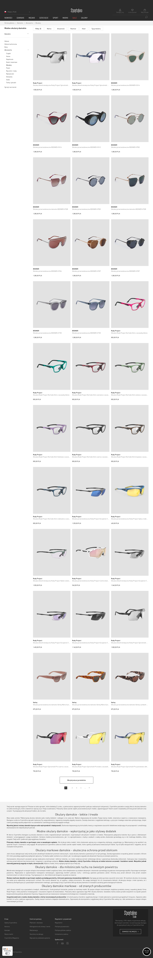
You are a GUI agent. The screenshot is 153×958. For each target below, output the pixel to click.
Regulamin (58, 923)
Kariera (7, 926)
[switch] (7, 953)
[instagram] (67, 943)
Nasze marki (8, 934)
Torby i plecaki (11, 82)
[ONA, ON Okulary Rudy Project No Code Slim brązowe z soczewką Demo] (130, 428)
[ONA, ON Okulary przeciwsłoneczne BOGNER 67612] (91, 118)
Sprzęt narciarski (10, 87)
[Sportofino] (76, 11)
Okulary (9, 65)
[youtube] (62, 943)
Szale (8, 80)
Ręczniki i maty (11, 71)
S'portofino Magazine (11, 938)
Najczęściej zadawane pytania (40, 938)
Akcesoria (8, 50)
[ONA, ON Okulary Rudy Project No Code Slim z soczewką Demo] (130, 304)
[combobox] (131, 17)
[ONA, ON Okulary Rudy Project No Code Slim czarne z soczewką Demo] (91, 428)
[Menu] (11, 947)
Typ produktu (96, 29)
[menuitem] (8, 18)
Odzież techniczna (10, 44)
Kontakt (7, 930)
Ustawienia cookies (61, 934)
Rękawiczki (10, 74)
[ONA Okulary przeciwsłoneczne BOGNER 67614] (130, 56)
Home (8, 56)
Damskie (7, 34)
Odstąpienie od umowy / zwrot (40, 926)
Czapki (8, 53)
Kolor (84, 29)
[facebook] (57, 943)
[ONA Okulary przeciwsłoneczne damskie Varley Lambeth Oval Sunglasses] (130, 676)
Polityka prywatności (62, 926)
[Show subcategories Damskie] (27, 34)
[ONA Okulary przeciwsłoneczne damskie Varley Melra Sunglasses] (51, 676)
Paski (8, 68)
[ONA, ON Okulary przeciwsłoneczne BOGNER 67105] (51, 304)
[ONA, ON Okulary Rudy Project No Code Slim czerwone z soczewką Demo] (91, 366)
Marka (49, 29)
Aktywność (61, 29)
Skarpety (9, 77)
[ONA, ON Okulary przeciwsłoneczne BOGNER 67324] (51, 242)
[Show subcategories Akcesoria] (28, 49)
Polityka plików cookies (63, 930)
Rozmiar (73, 29)
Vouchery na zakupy (36, 934)
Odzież (6, 41)
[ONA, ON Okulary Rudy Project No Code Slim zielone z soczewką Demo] (130, 366)
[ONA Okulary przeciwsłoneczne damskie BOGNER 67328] (51, 180)
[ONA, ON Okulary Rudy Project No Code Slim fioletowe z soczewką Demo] (51, 428)
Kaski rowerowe (11, 62)
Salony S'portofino (10, 923)
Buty (6, 47)
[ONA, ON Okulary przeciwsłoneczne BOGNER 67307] (91, 242)
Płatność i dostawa (36, 923)
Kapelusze (9, 59)
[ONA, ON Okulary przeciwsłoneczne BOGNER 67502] (130, 118)
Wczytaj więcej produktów (76, 780)
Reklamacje (34, 930)
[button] (17, 13)
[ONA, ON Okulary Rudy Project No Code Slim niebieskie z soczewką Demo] (51, 490)
